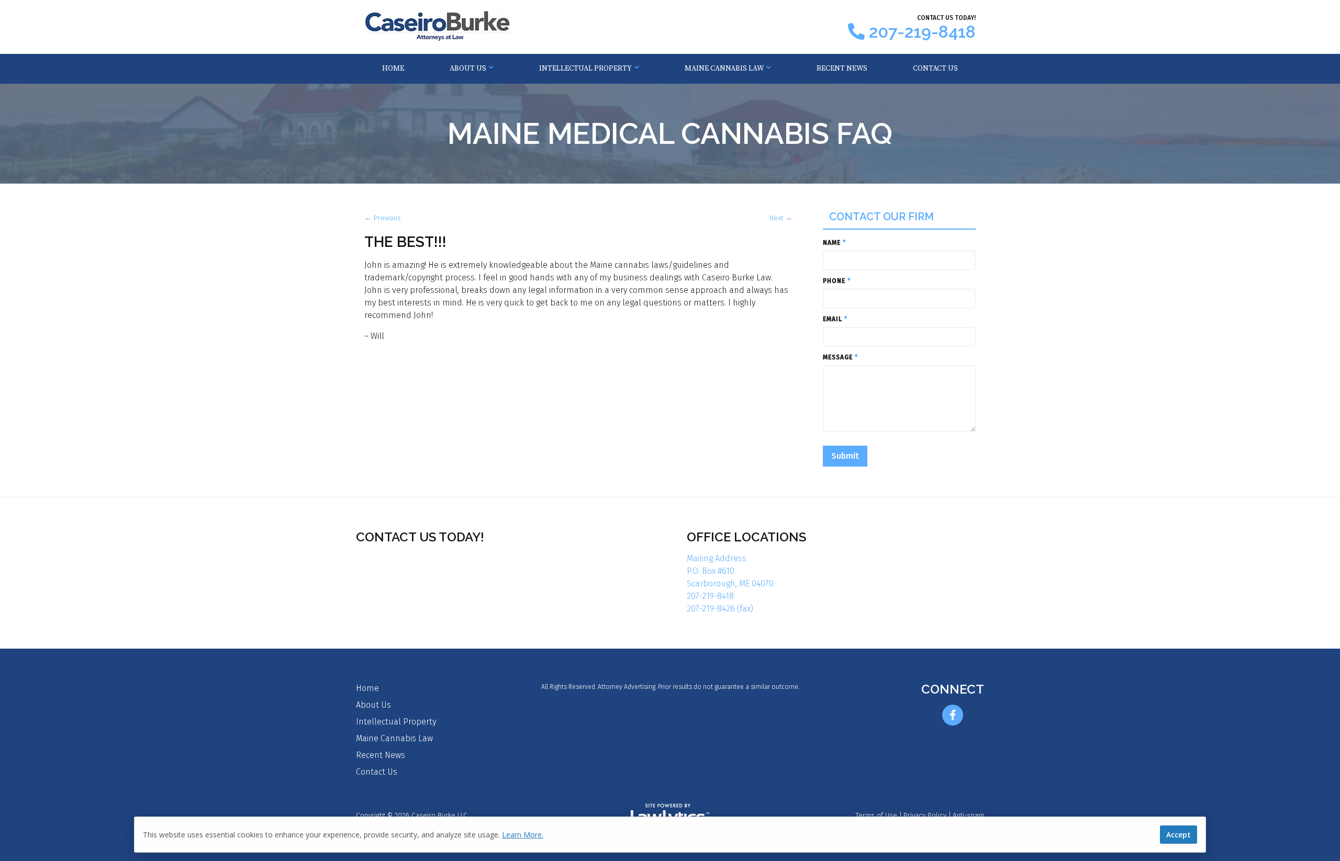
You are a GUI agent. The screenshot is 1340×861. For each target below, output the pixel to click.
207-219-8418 (922, 31)
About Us (468, 68)
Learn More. (522, 835)
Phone (837, 281)
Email (835, 319)
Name (834, 242)
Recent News (842, 68)
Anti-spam (968, 815)
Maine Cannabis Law (724, 68)
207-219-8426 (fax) (720, 609)
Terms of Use (876, 815)
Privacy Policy (924, 815)
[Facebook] (952, 715)
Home (393, 68)
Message (840, 357)
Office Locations (746, 537)
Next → (780, 217)
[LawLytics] (670, 815)
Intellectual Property (585, 68)
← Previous (382, 217)
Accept (1178, 835)
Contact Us (935, 68)
